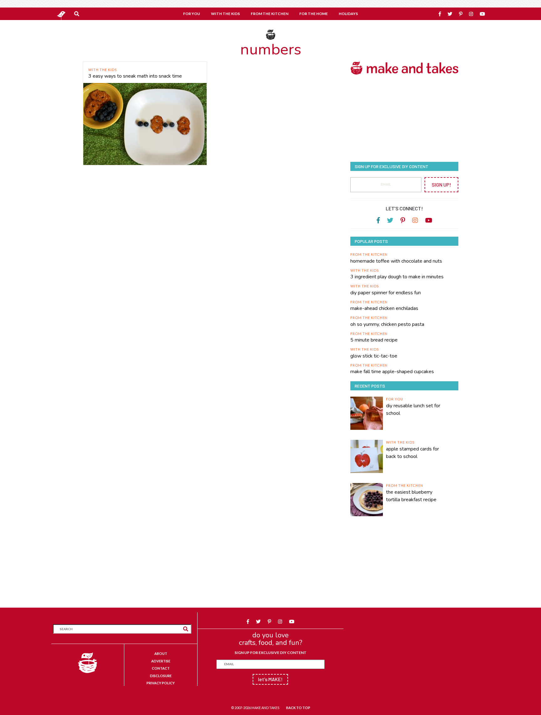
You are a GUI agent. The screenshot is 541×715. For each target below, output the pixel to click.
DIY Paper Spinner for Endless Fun (385, 292)
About (160, 653)
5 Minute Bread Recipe (374, 340)
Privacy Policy (161, 683)
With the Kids (102, 70)
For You (394, 399)
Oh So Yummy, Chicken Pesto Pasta (387, 324)
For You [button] (191, 13)
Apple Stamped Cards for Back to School (412, 452)
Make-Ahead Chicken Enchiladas (384, 308)
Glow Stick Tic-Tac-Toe (373, 355)
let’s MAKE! (270, 679)
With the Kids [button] (225, 13)
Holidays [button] (348, 13)
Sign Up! (441, 185)
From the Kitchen (369, 254)
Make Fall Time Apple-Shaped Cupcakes (392, 371)
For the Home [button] (313, 13)
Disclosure (161, 676)
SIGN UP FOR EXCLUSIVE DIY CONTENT (270, 652)
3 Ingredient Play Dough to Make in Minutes (397, 276)
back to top (298, 708)
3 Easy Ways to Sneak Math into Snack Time (135, 76)
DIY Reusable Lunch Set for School (413, 409)
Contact (161, 668)
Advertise (160, 661)
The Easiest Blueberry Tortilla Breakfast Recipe (411, 496)
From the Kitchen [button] (269, 13)
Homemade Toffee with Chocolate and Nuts (396, 261)
